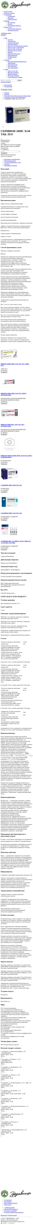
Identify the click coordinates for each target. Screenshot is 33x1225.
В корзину (4, 153)
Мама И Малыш (12, 74)
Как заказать (11, 22)
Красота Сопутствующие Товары (18, 46)
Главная (6, 92)
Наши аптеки (8, 11)
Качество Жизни (13, 44)
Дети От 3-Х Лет (13, 71)
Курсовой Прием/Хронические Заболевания (17, 96)
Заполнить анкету (13, 30)
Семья (6, 69)
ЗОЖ (5, 38)
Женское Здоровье (13, 72)
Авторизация (8, 86)
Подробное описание (10, 165)
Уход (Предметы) (13, 68)
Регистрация (8, 85)
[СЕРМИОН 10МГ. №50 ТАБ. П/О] (17, 127)
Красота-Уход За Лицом (15, 49)
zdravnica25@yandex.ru (11, 1209)
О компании (8, 14)
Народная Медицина (14, 53)
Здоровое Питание (13, 43)
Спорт (10, 58)
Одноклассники (12, 1215)
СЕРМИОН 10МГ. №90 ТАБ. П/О (11, 485)
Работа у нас (8, 27)
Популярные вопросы (14, 25)
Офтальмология (12, 55)
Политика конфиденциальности (13, 1212)
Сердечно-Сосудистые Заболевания (15, 97)
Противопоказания (10, 161)
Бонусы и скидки (9, 13)
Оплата (10, 24)
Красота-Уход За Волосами (16, 47)
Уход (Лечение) (12, 66)
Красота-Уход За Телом (15, 50)
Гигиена (10, 39)
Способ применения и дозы (12, 162)
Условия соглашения (10, 1211)
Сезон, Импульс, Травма (15, 77)
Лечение (6, 60)
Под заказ (4, 403)
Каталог (3, 35)
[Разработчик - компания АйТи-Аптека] (7, 1223)
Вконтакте (4, 1215)
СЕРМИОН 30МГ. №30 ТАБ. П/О (11, 513)
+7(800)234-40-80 (6, 33)
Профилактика (12, 57)
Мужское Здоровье (13, 75)
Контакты (11, 18)
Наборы (10, 52)
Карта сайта (7, 1204)
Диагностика (12, 41)
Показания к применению (12, 159)
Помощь (6, 21)
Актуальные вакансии (14, 29)
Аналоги (7, 164)
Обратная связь (12, 19)
